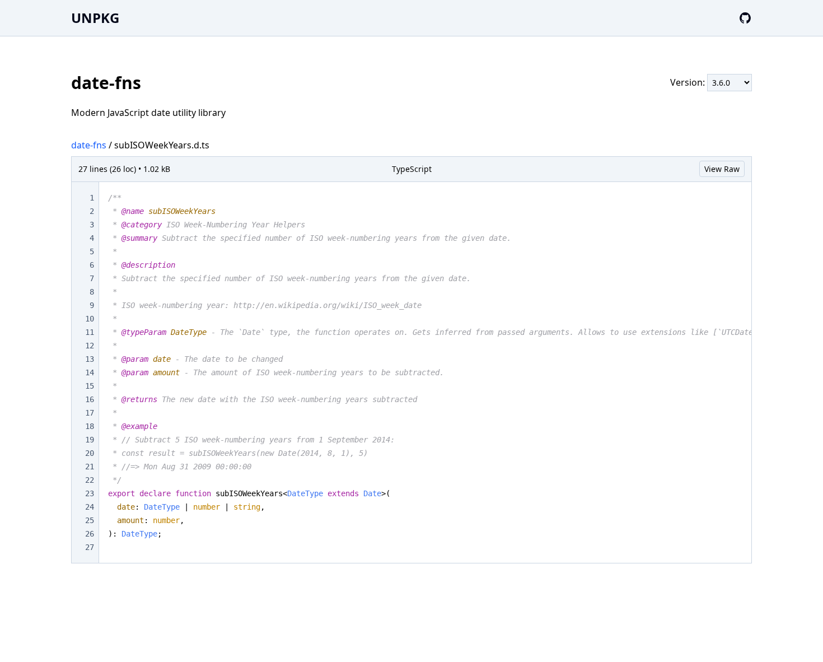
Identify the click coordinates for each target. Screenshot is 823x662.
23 (89, 493)
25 (89, 520)
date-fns (88, 145)
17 (89, 412)
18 (89, 426)
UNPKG (95, 17)
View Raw (722, 169)
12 (89, 345)
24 (89, 506)
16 (89, 399)
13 (89, 359)
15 (89, 385)
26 (89, 533)
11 (89, 332)
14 (89, 372)
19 (89, 439)
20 (89, 453)
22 (89, 479)
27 (89, 547)
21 (89, 466)
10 (89, 318)
